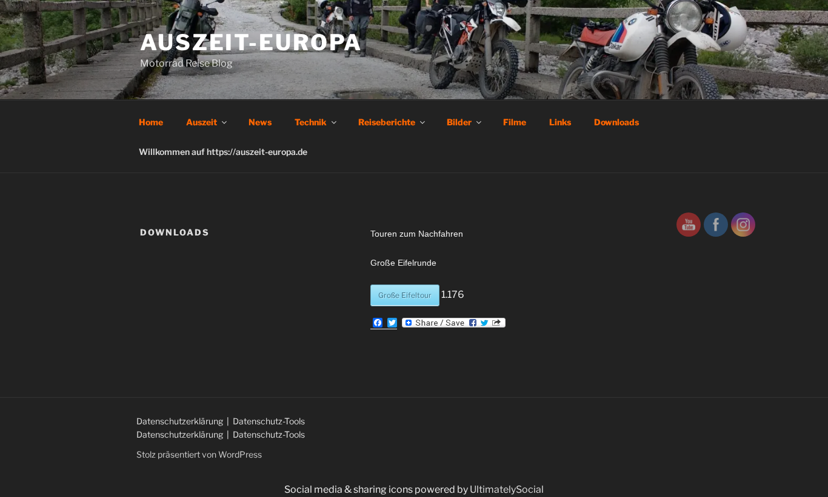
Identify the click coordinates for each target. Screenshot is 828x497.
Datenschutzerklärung (180, 421)
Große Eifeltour (405, 295)
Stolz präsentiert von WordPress (199, 454)
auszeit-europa (251, 42)
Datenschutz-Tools (269, 421)
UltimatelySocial (507, 489)
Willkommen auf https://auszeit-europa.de (223, 151)
